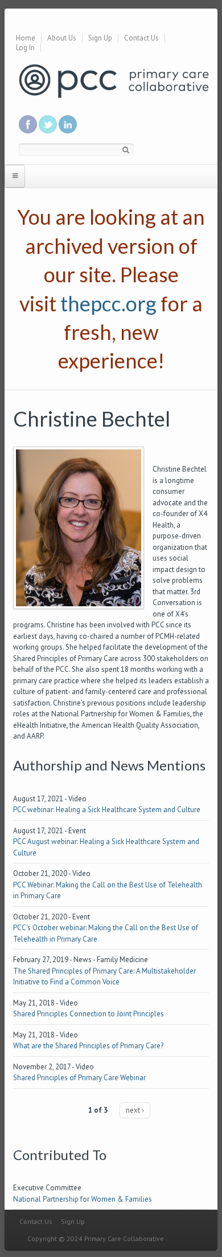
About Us (61, 38)
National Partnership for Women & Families (82, 1199)
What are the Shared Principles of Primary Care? (88, 1046)
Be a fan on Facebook (28, 124)
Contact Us (141, 38)
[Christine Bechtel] (78, 527)
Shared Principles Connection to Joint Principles (88, 1014)
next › (135, 1110)
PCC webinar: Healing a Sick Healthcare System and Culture (106, 809)
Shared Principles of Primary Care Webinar (79, 1077)
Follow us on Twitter (48, 124)
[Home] (114, 80)
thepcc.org (108, 303)
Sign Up (100, 38)
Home (25, 38)
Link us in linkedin (68, 124)
